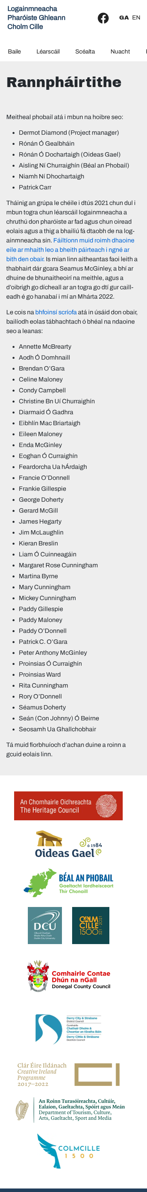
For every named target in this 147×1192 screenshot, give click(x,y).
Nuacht (120, 51)
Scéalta (85, 51)
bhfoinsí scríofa (56, 312)
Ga (124, 17)
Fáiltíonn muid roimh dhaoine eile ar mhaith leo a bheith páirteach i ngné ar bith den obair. (70, 249)
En (136, 17)
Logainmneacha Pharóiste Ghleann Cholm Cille (36, 17)
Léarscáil (48, 51)
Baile (14, 51)
